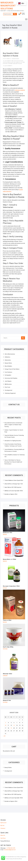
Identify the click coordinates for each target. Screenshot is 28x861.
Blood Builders (8, 366)
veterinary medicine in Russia (15, 63)
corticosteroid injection (9, 62)
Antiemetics (8, 360)
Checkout (3, 828)
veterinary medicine (20, 90)
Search (15, 14)
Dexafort (18, 62)
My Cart (2, 825)
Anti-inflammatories (10, 354)
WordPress (19, 858)
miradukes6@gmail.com (10, 849)
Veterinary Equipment (10, 393)
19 (11, 728)
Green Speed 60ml (18, 480)
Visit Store (3, 838)
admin (8, 58)
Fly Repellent (8, 375)
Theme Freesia (9, 858)
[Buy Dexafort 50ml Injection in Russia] (14, 41)
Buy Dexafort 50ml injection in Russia (14, 60)
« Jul (4, 736)
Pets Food (7, 387)
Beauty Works (8, 363)
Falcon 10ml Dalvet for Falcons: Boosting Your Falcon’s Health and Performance (13, 462)
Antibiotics (7, 357)
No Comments (9, 65)
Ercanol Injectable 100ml (16, 490)
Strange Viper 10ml (18, 484)
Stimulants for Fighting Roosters (13, 440)
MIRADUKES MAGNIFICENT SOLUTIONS (8, 5)
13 (14, 725)
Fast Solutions (8, 372)
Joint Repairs (8, 381)
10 (5, 725)
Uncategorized (15, 58)
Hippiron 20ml (13, 494)
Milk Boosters (8, 384)
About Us (3, 835)
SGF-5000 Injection (16, 487)
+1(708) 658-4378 (10, 848)
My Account (3, 822)
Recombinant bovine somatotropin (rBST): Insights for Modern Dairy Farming (13, 424)
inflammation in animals (11, 113)
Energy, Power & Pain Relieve (12, 369)
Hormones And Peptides (11, 378)
